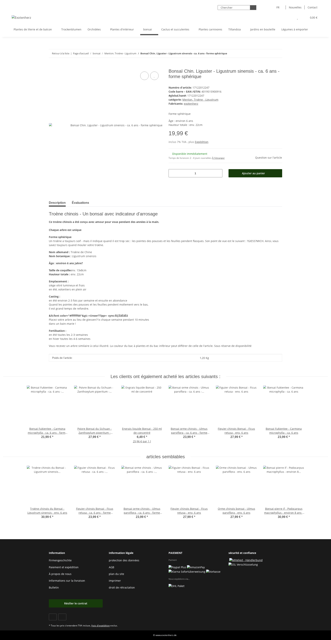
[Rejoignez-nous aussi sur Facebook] (53, 617)
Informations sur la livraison (67, 580)
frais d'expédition (100, 625)
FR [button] (277, 7)
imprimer (115, 580)
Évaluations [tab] (80, 202)
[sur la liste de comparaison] (144, 76)
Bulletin (54, 587)
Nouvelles (295, 7)
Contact (312, 7)
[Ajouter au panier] (52, 66)
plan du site (116, 574)
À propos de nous (60, 574)
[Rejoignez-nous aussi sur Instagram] (62, 617)
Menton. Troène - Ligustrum (200, 99)
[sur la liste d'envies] (154, 76)
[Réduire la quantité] (173, 173)
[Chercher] (253, 7)
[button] (290, 17)
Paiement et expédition (64, 567)
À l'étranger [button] (218, 158)
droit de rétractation (122, 587)
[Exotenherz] (21, 17)
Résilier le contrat (75, 603)
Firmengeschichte (60, 560)
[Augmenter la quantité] (218, 173)
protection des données (124, 560)
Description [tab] (57, 202)
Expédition (201, 142)
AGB (111, 567)
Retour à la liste (60, 53)
